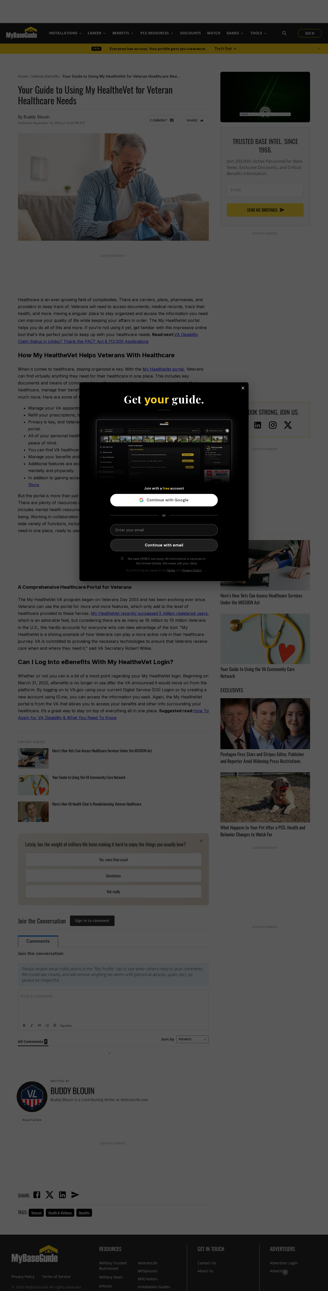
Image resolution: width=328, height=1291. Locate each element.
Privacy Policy (192, 570)
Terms (171, 570)
